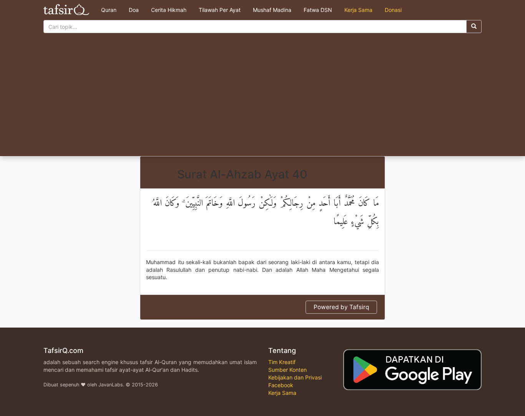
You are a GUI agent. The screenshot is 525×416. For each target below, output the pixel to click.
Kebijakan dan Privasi (295, 377)
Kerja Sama (358, 10)
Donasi (393, 10)
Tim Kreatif (282, 362)
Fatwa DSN (318, 10)
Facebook (280, 385)
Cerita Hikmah (168, 10)
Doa (134, 10)
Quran (108, 10)
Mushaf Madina (272, 10)
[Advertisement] (262, 98)
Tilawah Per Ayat (220, 10)
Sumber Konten (287, 369)
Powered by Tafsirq (341, 307)
